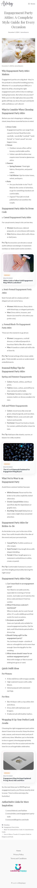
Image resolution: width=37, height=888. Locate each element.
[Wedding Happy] (7, 3)
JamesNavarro (24, 32)
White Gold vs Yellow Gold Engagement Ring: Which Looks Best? (18, 282)
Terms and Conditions (19, 858)
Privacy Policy (18, 854)
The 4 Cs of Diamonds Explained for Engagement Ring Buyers (16, 470)
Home (18, 851)
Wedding (6, 825)
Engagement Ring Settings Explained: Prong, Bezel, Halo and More (17, 779)
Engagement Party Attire (11, 827)
